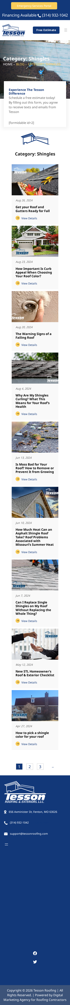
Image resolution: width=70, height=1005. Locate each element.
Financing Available (19, 15)
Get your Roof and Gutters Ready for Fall (33, 209)
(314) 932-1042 (55, 15)
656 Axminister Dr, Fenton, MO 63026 (33, 812)
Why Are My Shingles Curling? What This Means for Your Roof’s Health (33, 401)
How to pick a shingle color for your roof (32, 735)
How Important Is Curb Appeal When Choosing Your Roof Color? (34, 272)
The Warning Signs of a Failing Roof (34, 336)
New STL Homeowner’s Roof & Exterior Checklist (35, 673)
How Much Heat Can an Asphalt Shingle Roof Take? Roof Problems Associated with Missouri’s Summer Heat (35, 537)
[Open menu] (65, 30)
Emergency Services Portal (34, 6)
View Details (28, 218)
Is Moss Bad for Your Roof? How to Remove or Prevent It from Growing (35, 468)
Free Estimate (46, 30)
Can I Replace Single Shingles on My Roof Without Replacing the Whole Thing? (33, 608)
